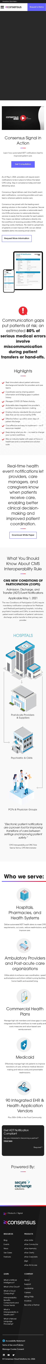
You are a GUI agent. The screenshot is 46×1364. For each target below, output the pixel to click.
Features (7, 1257)
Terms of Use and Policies (12, 1345)
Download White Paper (23, 535)
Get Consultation (23, 164)
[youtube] (9, 1355)
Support (27, 1284)
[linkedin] (4, 1355)
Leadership (28, 1288)
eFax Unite (28, 1240)
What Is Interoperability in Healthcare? (11, 1312)
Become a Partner (31, 1305)
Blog (5, 1240)
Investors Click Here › (10, 1)
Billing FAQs (28, 1297)
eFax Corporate (31, 1257)
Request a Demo (37, 7)
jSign (26, 1261)
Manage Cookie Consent (13, 1349)
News (6, 1249)
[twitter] (13, 1355)
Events (6, 1244)
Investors (27, 1301)
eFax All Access (30, 1265)
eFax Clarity (29, 1253)
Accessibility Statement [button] (15, 1341)
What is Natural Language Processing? (10, 1321)
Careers (27, 1293)
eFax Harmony (30, 1249)
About (27, 1280)
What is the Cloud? (12, 1287)
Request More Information (16, 239)
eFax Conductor (31, 1244)
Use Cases (8, 1253)
